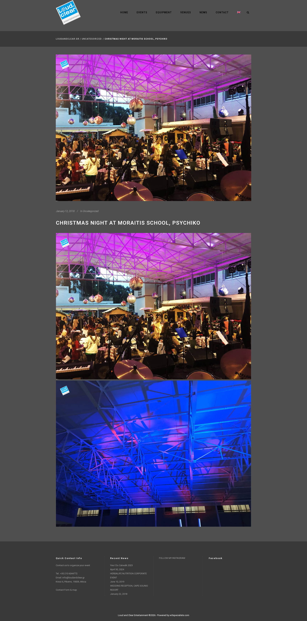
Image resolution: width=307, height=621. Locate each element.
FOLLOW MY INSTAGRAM (172, 558)
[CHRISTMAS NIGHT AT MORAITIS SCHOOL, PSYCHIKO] (153, 128)
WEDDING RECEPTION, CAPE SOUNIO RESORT (129, 587)
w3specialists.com (179, 615)
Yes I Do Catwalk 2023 (121, 565)
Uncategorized (92, 39)
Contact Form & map (66, 590)
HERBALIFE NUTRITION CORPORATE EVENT (128, 575)
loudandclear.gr (67, 39)
